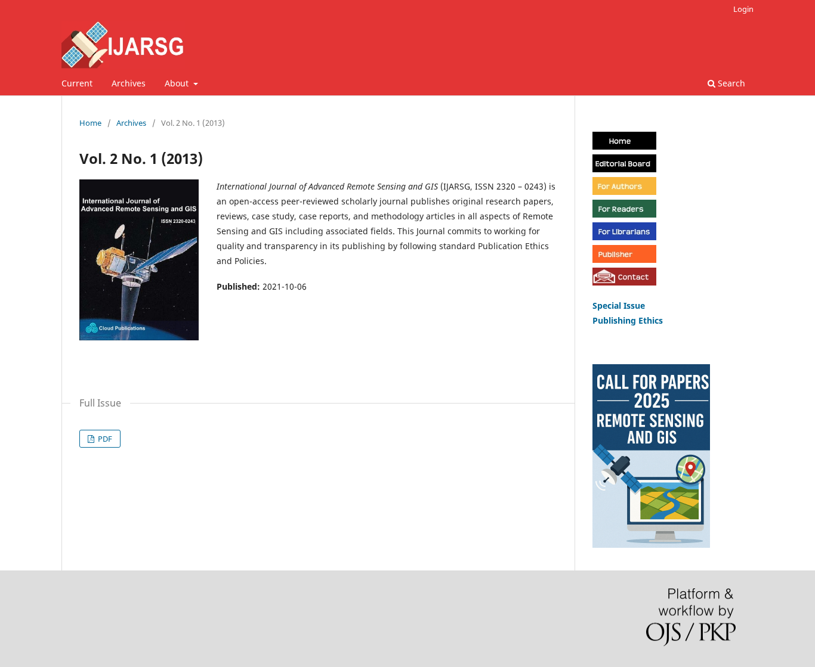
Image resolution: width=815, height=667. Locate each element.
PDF (104, 438)
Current (76, 83)
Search (730, 83)
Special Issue (619, 305)
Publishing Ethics (627, 320)
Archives (129, 83)
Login (743, 9)
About (178, 83)
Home (90, 122)
